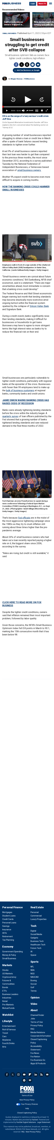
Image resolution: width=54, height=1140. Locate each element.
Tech (33, 925)
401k (4, 933)
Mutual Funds (8, 1008)
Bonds (5, 987)
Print (32, 64)
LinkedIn (35, 1074)
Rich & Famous (9, 1029)
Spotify (24, 1080)
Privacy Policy (37, 1025)
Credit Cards (8, 919)
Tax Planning (8, 940)
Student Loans (9, 916)
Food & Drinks (8, 1043)
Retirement (7, 936)
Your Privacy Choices (29, 1104)
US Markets (7, 973)
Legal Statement (43, 1122)
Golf (32, 987)
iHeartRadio (30, 1080)
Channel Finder (37, 1015)
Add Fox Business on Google (28, 70)
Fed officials (24, 517)
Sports (34, 961)
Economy (7, 946)
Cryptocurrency (9, 977)
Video (34, 1003)
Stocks (5, 970)
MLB (33, 973)
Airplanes (6, 1040)
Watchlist (7, 1014)
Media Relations (38, 1032)
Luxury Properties (39, 919)
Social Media (36, 934)
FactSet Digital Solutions (26, 1122)
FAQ (32, 1029)
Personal (35, 912)
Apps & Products (38, 1063)
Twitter (21, 64)
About (34, 1010)
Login (33, 4)
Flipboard (30, 1074)
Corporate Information (41, 1036)
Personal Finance (12, 907)
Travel (5, 1033)
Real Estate (37, 907)
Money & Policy (9, 955)
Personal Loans (9, 922)
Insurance (6, 929)
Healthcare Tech (38, 945)
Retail (4, 1001)
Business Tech (37, 941)
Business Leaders (10, 994)
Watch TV (42, 4)
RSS (41, 1074)
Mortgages (7, 912)
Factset (35, 1120)
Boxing (34, 980)
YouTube (24, 1074)
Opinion (35, 997)
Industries (6, 998)
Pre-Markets (8, 1004)
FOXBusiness (29, 79)
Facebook (16, 64)
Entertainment (9, 1026)
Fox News (35, 1053)
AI (31, 951)
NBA (33, 970)
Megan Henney (16, 79)
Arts (4, 1047)
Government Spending (12, 951)
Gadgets (34, 938)
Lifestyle (7, 1021)
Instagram (18, 1074)
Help (27, 1108)
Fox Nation (35, 1056)
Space (33, 955)
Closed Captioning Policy (27, 1113)
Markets (7, 965)
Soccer (34, 984)
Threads (27, 64)
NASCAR (35, 977)
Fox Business (11, 3)
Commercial (36, 916)
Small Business (9, 33)
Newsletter (47, 1074)
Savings (6, 926)
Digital (33, 931)
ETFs (4, 991)
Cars (4, 1036)
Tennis (34, 991)
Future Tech (36, 948)
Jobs (33, 1018)
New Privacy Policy (27, 1100)
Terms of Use (37, 1022)
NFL (32, 967)
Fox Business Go (38, 1060)
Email (38, 64)
